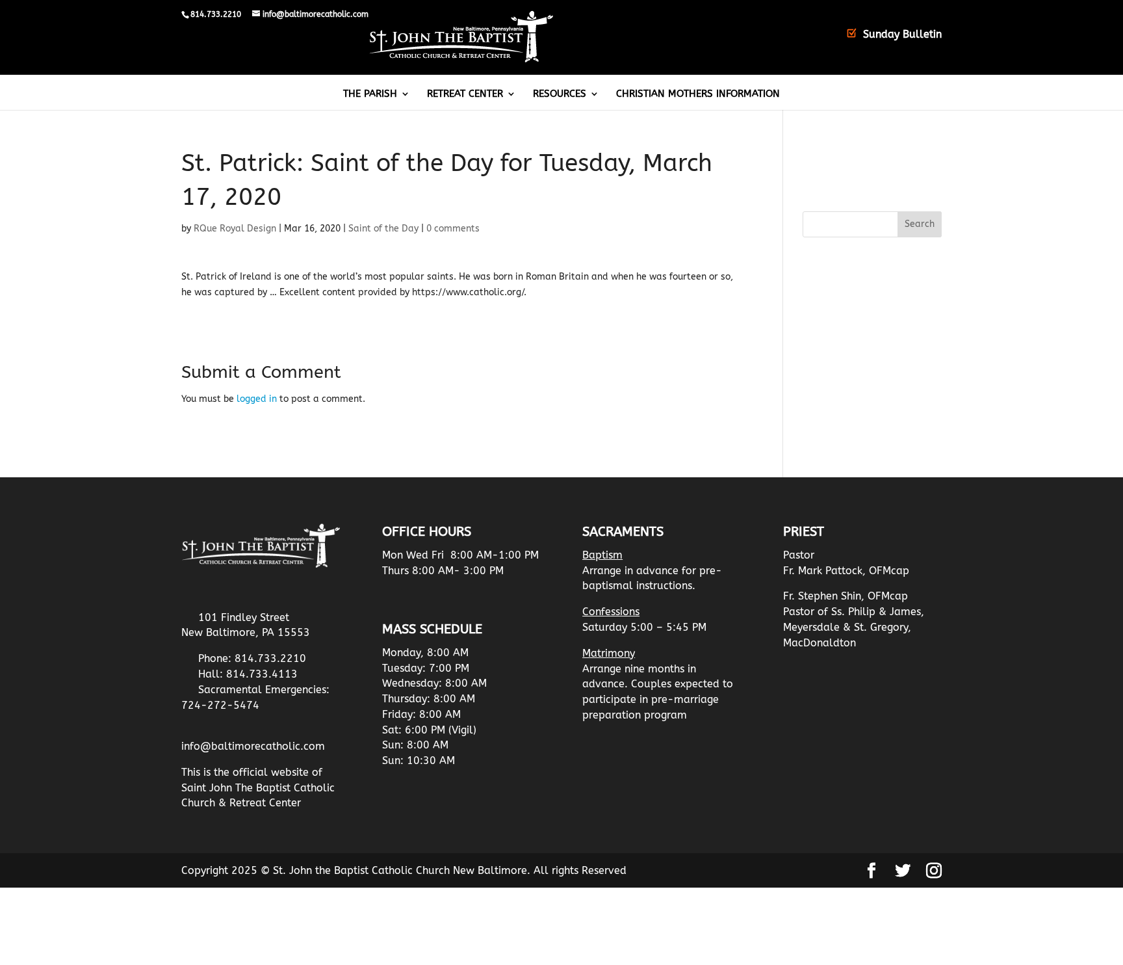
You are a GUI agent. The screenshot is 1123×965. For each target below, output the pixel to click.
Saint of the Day (383, 228)
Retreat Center (465, 94)
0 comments (453, 228)
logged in (257, 398)
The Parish (370, 94)
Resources (559, 94)
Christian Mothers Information (698, 94)
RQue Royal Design (235, 228)
